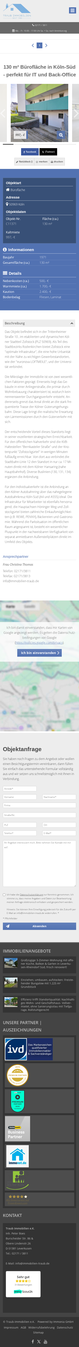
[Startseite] (17, 11)
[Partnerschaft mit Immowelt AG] (17, 1128)
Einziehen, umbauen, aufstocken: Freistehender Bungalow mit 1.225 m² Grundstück (47, 983)
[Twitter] (39, 1342)
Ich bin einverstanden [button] (38, 653)
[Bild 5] (50, 144)
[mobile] (72, 10)
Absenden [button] (39, 926)
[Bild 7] (71, 144)
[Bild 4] (39, 144)
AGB (23, 1327)
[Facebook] (33, 1342)
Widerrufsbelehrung (41, 1327)
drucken (58, 161)
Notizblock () (25, 161)
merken (43, 161)
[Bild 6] (60, 144)
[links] (33, 45)
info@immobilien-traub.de (21, 581)
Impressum (11, 1327)
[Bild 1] (8, 144)
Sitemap (38, 1332)
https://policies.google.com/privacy (39, 643)
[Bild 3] (29, 144)
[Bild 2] (18, 144)
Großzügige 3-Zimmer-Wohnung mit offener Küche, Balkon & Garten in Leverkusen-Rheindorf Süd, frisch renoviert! (47, 963)
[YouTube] (45, 1342)
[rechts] (46, 45)
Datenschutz (65, 1327)
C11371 (11, 224)
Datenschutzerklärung (31, 894)
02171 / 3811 (41, 25)
